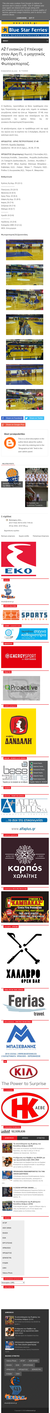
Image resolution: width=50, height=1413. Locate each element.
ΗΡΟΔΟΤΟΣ (7, 1253)
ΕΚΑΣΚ (5, 1233)
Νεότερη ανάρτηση (8, 536)
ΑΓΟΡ (5, 1223)
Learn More (22, 18)
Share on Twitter (36, 418)
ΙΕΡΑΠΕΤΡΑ (7, 1258)
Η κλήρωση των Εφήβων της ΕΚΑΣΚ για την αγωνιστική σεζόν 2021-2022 (26, 1331)
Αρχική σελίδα (24, 536)
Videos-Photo (7, 1273)
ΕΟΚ (4, 1238)
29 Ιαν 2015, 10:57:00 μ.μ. (18, 526)
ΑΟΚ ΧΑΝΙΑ (7, 1228)
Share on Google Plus (15, 425)
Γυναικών (24, 71)
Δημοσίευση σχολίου (11, 530)
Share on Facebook (14, 418)
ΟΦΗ (4, 1268)
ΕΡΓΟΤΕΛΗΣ (7, 1243)
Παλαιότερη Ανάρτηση (41, 536)
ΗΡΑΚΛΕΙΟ (7, 1248)
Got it (31, 18)
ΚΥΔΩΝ (5, 1263)
